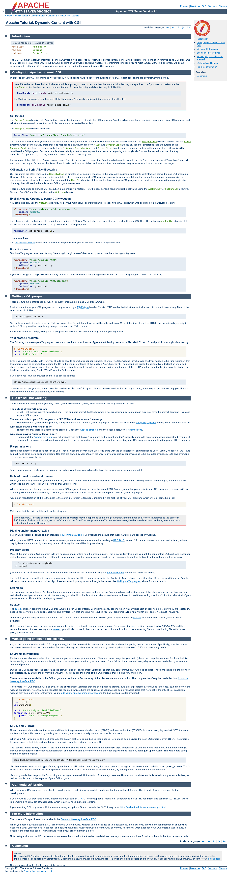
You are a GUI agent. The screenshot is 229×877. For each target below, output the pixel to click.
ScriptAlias (40, 53)
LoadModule (20, 87)
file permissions (134, 429)
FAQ (204, 6)
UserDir (76, 180)
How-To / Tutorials (70, 15)
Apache (8, 15)
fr (178, 27)
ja (183, 27)
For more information (207, 67)
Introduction (202, 39)
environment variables (72, 534)
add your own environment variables (80, 693)
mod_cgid (17, 53)
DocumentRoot (18, 148)
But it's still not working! (208, 53)
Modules (184, 6)
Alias (187, 141)
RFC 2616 (118, 540)
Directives (195, 6)
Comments (202, 76)
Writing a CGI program (207, 49)
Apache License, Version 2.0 (38, 871)
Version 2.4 (53, 15)
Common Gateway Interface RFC (78, 819)
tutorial (25, 242)
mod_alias (18, 46)
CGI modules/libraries (207, 63)
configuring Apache (146, 422)
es (173, 27)
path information (115, 572)
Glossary (212, 6)
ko (189, 27)
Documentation (38, 15)
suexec (18, 608)
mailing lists (214, 858)
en (168, 27)
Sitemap (223, 6)
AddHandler (39, 46)
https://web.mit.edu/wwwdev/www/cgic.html (142, 807)
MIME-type (83, 307)
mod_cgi (16, 50)
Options (37, 50)
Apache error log (89, 429)
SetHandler (172, 189)
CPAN (81, 798)
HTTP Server (21, 15)
